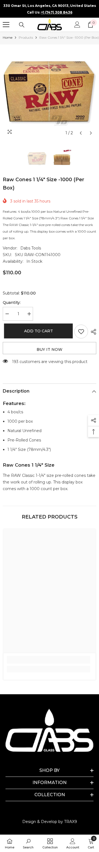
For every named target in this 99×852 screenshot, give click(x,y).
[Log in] (77, 25)
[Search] (21, 25)
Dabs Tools (30, 248)
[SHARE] (92, 331)
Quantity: (12, 302)
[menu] (6, 24)
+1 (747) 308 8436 (56, 12)
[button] (81, 133)
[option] (49, 91)
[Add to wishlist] (81, 331)
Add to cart (36, 330)
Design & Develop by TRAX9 (49, 821)
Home (7, 37)
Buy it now (49, 349)
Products (26, 37)
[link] (48, 660)
